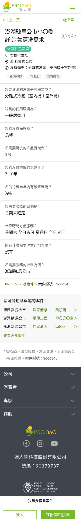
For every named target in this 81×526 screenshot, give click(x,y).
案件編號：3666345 (41, 358)
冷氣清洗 (46, 352)
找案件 (28, 284)
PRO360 (11, 284)
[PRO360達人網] (26, 445)
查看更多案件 (14, 336)
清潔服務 (28, 352)
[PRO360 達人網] (16, 7)
